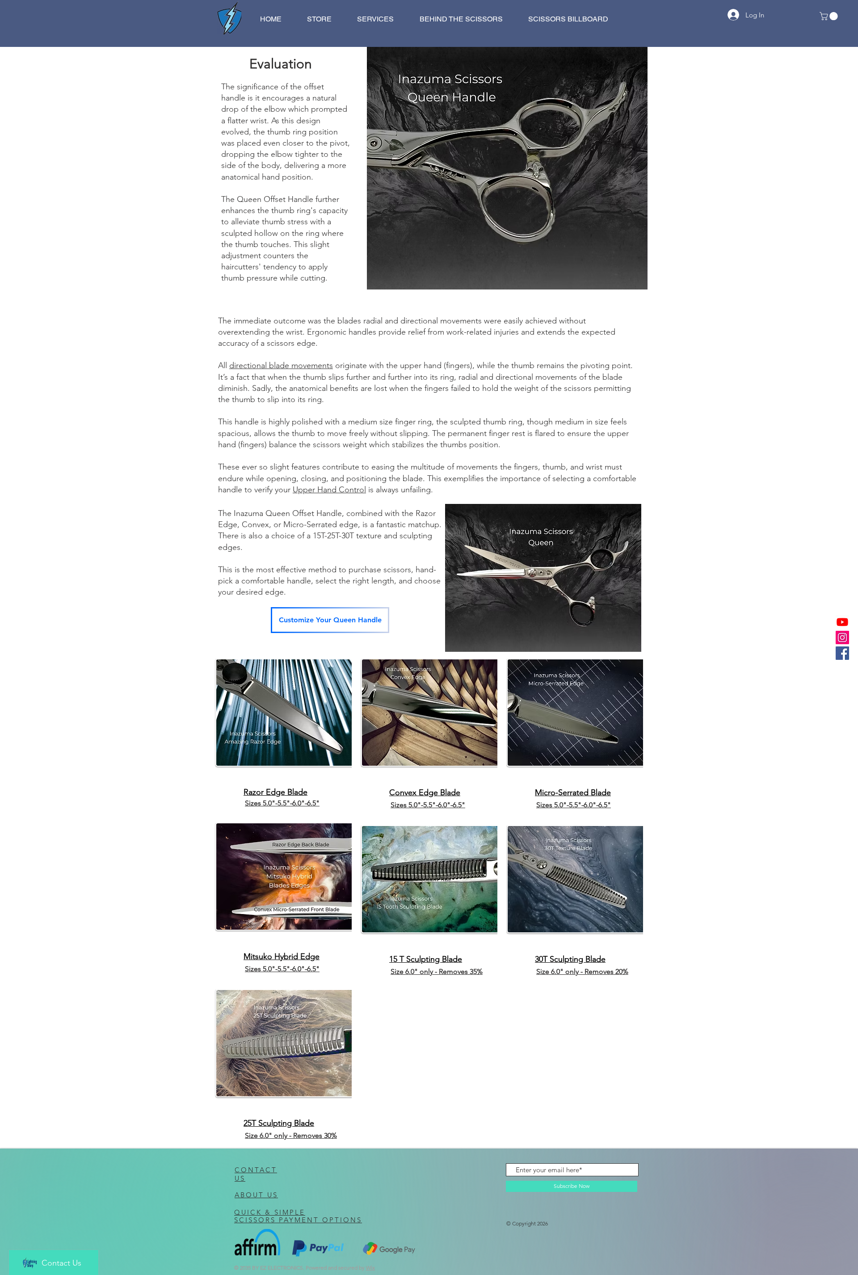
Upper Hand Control (329, 490)
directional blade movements (281, 365)
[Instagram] (842, 637)
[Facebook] (842, 653)
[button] (830, 16)
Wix (370, 1267)
